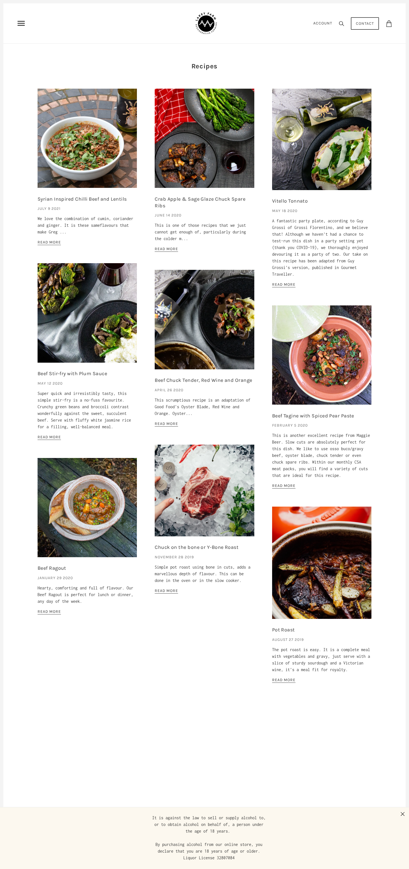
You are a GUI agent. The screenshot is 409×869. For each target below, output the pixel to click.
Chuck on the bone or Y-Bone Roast (196, 547)
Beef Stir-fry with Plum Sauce (72, 373)
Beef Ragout (52, 568)
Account (322, 23)
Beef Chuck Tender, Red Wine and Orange (203, 380)
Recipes (204, 66)
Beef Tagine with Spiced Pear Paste (313, 416)
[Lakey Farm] (206, 23)
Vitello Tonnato (290, 201)
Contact (365, 23)
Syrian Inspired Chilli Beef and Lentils (82, 199)
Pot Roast (283, 630)
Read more (49, 242)
